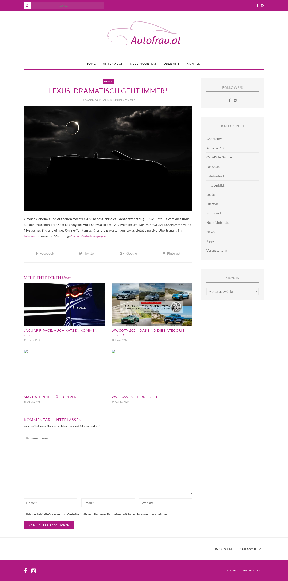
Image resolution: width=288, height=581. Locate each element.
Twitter (89, 253)
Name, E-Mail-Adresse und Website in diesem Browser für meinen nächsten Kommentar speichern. (98, 514)
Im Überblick (215, 185)
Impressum (223, 549)
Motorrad (213, 213)
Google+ (132, 253)
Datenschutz (250, 549)
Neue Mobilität (143, 63)
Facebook (47, 253)
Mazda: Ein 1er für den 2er (50, 397)
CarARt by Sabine (219, 157)
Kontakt (194, 63)
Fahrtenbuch (215, 176)
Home (91, 63)
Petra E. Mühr (114, 99)
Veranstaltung (216, 250)
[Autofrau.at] (144, 34)
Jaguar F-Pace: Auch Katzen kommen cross (60, 332)
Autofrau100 (215, 148)
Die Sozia (213, 167)
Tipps (210, 241)
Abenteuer (214, 139)
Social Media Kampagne (88, 236)
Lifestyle (212, 204)
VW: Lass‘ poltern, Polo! (135, 397)
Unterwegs (113, 63)
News (108, 81)
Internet (30, 236)
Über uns (171, 63)
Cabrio (131, 99)
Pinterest (173, 253)
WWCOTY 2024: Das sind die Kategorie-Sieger (149, 332)
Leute (210, 194)
